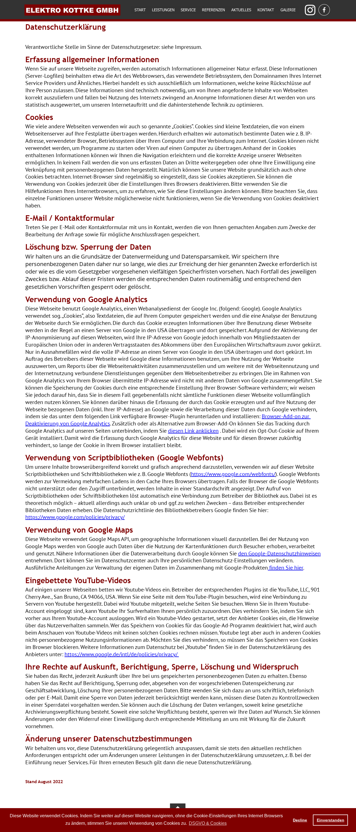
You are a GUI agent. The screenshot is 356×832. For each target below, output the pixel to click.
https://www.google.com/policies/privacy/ (75, 517)
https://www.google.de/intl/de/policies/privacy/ (122, 654)
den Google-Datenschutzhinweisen (279, 553)
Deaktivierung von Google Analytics (67, 423)
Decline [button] (300, 820)
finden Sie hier (285, 567)
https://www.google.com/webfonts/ (233, 474)
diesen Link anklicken (193, 430)
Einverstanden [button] (330, 820)
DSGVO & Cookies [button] (208, 823)
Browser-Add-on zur (286, 416)
